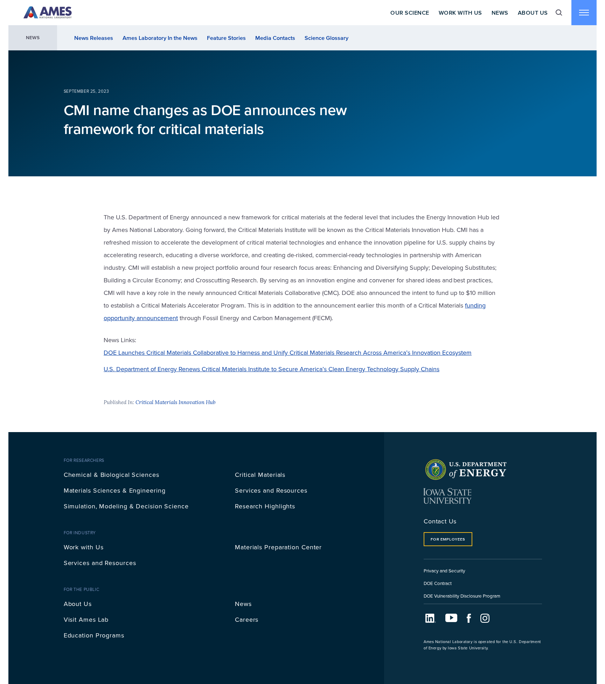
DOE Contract (438, 583)
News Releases (93, 38)
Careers (246, 619)
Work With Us (460, 12)
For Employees (448, 539)
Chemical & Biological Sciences (111, 474)
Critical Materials (260, 474)
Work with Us (84, 547)
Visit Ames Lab (86, 619)
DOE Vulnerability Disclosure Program (462, 595)
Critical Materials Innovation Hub (175, 402)
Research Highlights (265, 506)
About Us (533, 12)
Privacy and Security (444, 570)
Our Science (409, 12)
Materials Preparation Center (278, 547)
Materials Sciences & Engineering (115, 490)
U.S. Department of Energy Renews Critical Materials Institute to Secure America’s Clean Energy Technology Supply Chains (271, 369)
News (500, 12)
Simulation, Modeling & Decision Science (126, 506)
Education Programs (94, 635)
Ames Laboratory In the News (160, 38)
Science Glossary (326, 38)
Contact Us (440, 521)
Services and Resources (271, 490)
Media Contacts (275, 38)
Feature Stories (226, 38)
